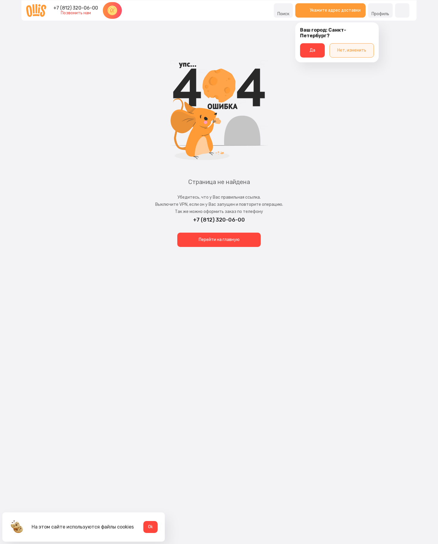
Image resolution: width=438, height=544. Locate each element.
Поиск (283, 13)
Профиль (380, 13)
